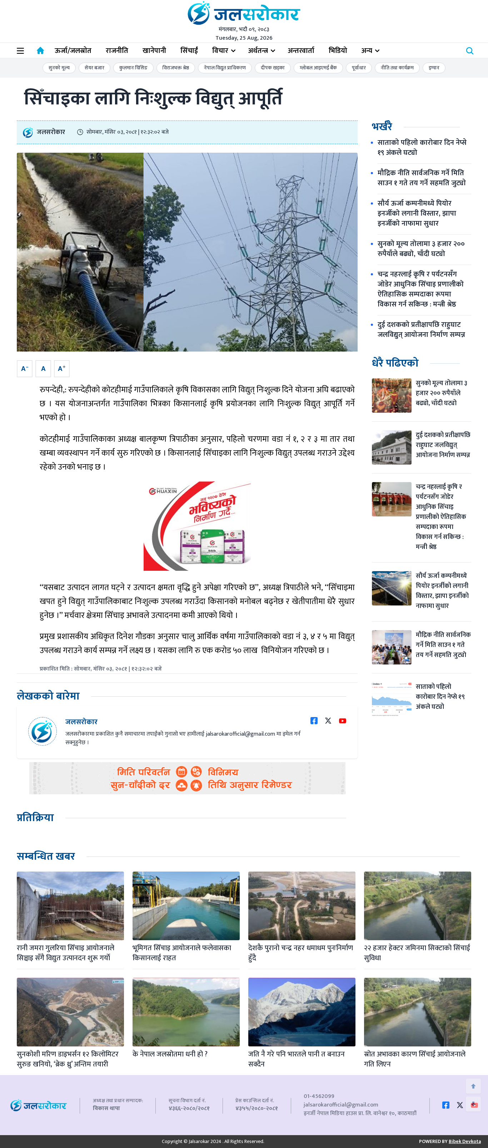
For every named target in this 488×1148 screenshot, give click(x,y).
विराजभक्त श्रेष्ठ (176, 68)
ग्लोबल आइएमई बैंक (318, 68)
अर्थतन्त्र (258, 51)
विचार (220, 51)
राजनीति (117, 51)
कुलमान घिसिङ (133, 68)
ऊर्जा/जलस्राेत (73, 51)
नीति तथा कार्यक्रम (397, 68)
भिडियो (338, 51)
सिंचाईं (189, 51)
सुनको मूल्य (59, 68)
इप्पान (434, 68)
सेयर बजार (94, 68)
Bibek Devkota (465, 1141)
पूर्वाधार (359, 68)
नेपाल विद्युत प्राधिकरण (225, 68)
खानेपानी (154, 51)
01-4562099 (319, 1096)
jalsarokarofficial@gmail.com (341, 1105)
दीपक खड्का (273, 68)
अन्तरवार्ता (301, 51)
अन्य (367, 51)
